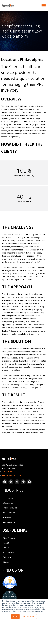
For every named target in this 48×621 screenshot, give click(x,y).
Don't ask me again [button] (29, 616)
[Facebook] (4, 481)
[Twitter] (10, 481)
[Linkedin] (23, 481)
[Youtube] (29, 481)
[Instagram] (17, 481)
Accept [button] (15, 616)
